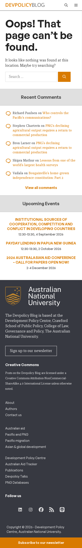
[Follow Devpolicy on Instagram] (30, 509)
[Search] (64, 77)
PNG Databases (17, 482)
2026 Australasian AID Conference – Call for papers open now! (41, 259)
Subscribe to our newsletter (41, 543)
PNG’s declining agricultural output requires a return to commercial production (42, 130)
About (9, 402)
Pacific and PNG (16, 434)
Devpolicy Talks (16, 476)
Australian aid (15, 428)
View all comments (41, 187)
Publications (14, 470)
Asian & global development (25, 447)
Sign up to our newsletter (31, 351)
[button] (65, 5)
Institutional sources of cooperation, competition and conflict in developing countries (41, 224)
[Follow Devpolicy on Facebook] (41, 509)
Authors (11, 409)
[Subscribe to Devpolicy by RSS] (51, 509)
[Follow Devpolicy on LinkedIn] (20, 509)
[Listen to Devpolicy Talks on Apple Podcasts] (62, 509)
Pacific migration (17, 440)
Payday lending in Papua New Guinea (41, 243)
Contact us (13, 415)
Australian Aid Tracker (21, 464)
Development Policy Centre (25, 458)
